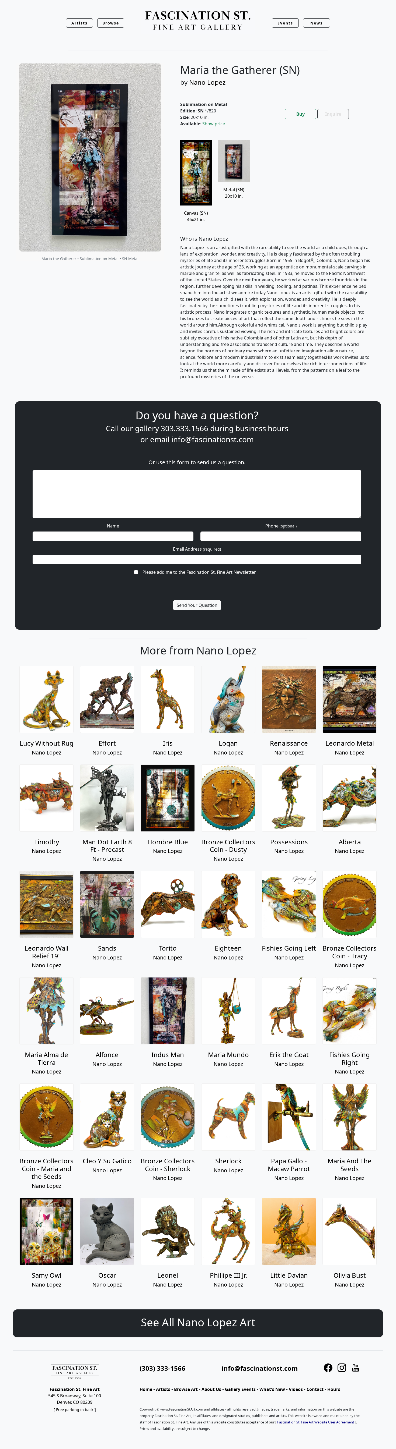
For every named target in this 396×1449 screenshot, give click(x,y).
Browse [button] (110, 23)
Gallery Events (240, 1389)
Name (113, 526)
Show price (213, 124)
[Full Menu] (198, 20)
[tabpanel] (275, 264)
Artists (163, 1389)
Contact (315, 1389)
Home (146, 1389)
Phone (281, 526)
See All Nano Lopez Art (198, 1322)
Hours (333, 1389)
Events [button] (285, 23)
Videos (296, 1389)
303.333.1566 (184, 428)
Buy (300, 114)
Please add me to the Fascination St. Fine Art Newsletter (199, 572)
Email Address (197, 549)
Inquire (333, 114)
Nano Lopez (207, 82)
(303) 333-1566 (162, 1368)
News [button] (316, 23)
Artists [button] (79, 23)
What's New (272, 1389)
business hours (261, 428)
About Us (211, 1389)
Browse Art (186, 1389)
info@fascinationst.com (212, 439)
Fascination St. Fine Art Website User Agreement (315, 1422)
